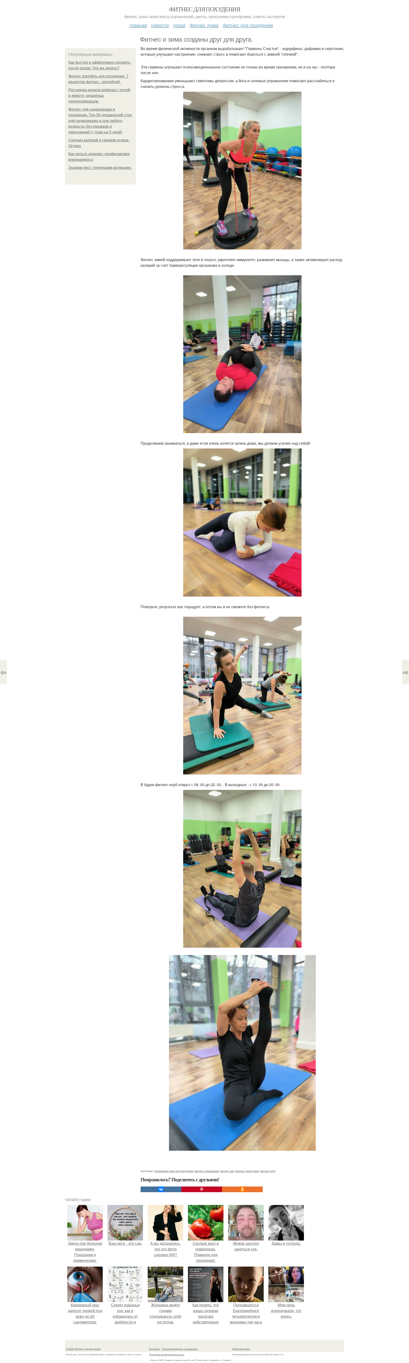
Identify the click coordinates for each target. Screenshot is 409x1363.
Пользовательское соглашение (180, 1348)
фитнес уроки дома (247, 1171)
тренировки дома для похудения (173, 1171)
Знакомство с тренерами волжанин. (100, 168)
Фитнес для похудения (204, 9)
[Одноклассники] (242, 1189)
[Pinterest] (201, 1189)
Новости (160, 25)
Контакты (154, 1348)
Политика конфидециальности (166, 1354)
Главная (138, 25)
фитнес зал (227, 1171)
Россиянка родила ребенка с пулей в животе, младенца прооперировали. (99, 95)
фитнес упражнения (207, 1171)
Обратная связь (241, 1348)
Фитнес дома (204, 25)
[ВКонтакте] (161, 1189)
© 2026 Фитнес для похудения (83, 1348)
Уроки (179, 25)
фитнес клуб (267, 1171)
